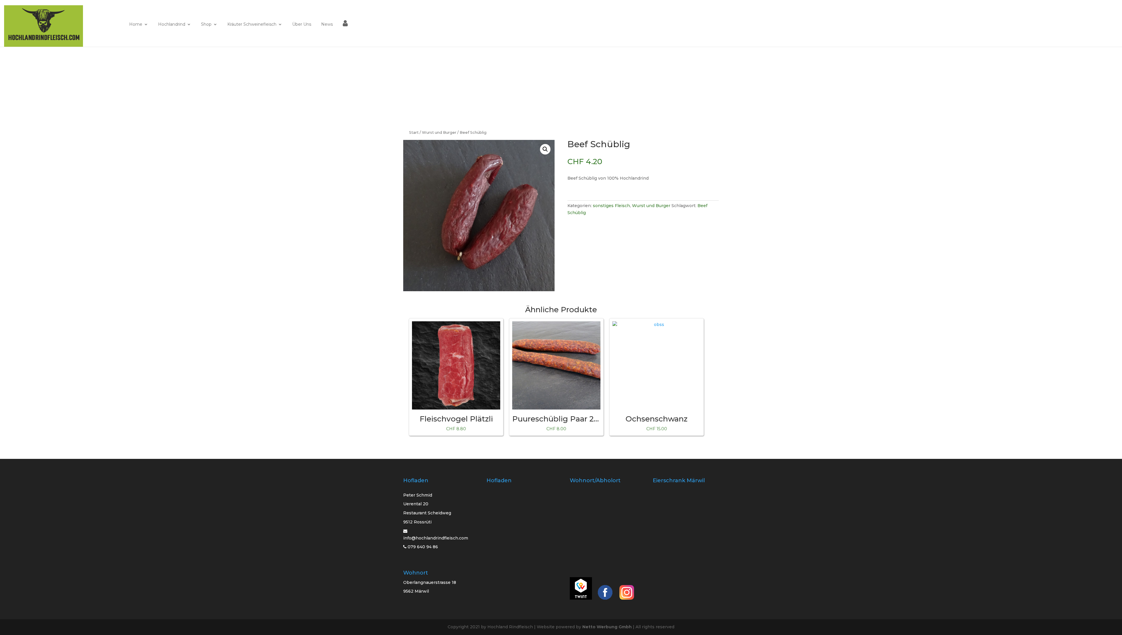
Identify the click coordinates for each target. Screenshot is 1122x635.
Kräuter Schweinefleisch (251, 24)
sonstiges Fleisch (611, 205)
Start (414, 132)
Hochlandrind (171, 24)
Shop (206, 24)
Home (135, 24)
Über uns (301, 24)
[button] (545, 149)
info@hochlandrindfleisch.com (435, 538)
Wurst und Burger (439, 132)
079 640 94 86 (422, 546)
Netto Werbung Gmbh (607, 626)
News (327, 24)
